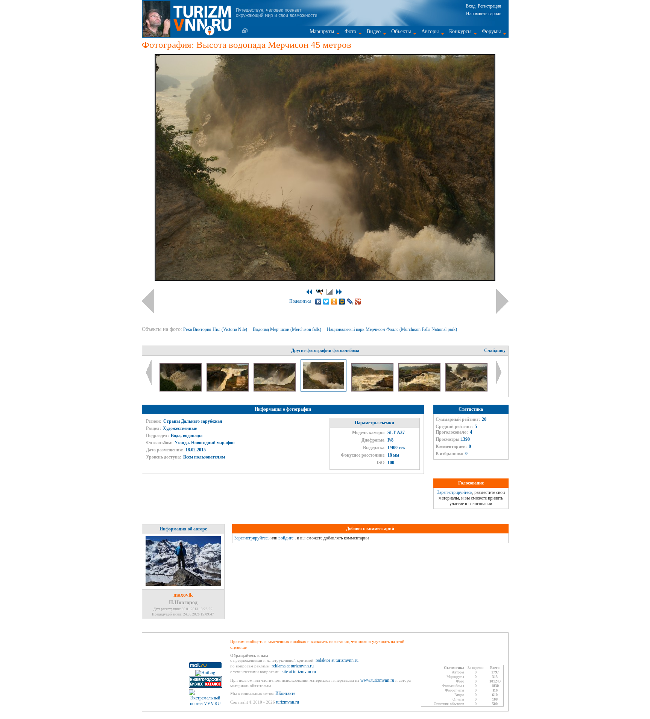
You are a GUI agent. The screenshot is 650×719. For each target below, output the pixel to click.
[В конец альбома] (339, 292)
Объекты (401, 31)
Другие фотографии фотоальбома (325, 350)
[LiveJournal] (350, 301)
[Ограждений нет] (275, 390)
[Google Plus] (358, 301)
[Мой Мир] (342, 301)
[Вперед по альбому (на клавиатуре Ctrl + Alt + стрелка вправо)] (502, 301)
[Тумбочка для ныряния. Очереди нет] (466, 390)
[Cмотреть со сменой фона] (330, 292)
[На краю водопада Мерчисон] (181, 390)
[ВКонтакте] (318, 301)
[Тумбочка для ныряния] (228, 390)
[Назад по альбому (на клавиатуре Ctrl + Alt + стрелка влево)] (148, 301)
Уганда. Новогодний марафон (205, 442)
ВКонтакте (285, 693)
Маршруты (322, 31)
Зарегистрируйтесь (454, 492)
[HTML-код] (319, 292)
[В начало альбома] (309, 292)
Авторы (430, 31)
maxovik (183, 595)
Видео (374, 31)
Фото (350, 31)
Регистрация (489, 6)
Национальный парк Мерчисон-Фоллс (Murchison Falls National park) (392, 329)
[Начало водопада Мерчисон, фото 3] (420, 390)
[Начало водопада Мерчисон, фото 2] (373, 390)
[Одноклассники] (334, 301)
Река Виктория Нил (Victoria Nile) (215, 329)
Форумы (491, 31)
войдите (285, 538)
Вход (470, 6)
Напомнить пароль (483, 13)
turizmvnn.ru (287, 702)
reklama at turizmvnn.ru (293, 666)
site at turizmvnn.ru (299, 671)
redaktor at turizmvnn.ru (337, 660)
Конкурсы (460, 31)
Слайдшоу (495, 350)
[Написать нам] (245, 30)
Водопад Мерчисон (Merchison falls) (287, 329)
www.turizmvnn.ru (377, 680)
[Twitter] (326, 301)
